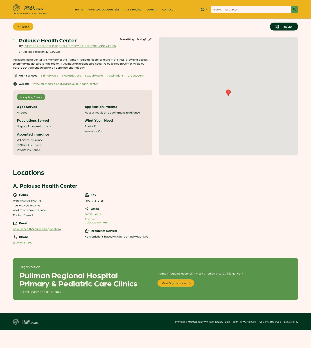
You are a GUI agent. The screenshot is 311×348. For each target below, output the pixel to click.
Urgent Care (136, 75)
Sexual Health (94, 75)
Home (79, 9)
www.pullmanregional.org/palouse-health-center (65, 84)
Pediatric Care (71, 75)
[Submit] (294, 9)
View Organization (174, 283)
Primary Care (49, 75)
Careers (152, 9)
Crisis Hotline (133, 9)
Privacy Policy (290, 321)
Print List (286, 26)
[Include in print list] (14, 40)
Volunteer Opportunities (104, 9)
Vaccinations (115, 75)
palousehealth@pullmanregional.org (37, 229)
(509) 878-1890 (22, 242)
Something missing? (133, 39)
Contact (167, 9)
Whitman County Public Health (221, 321)
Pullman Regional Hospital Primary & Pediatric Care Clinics (70, 45)
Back (25, 26)
